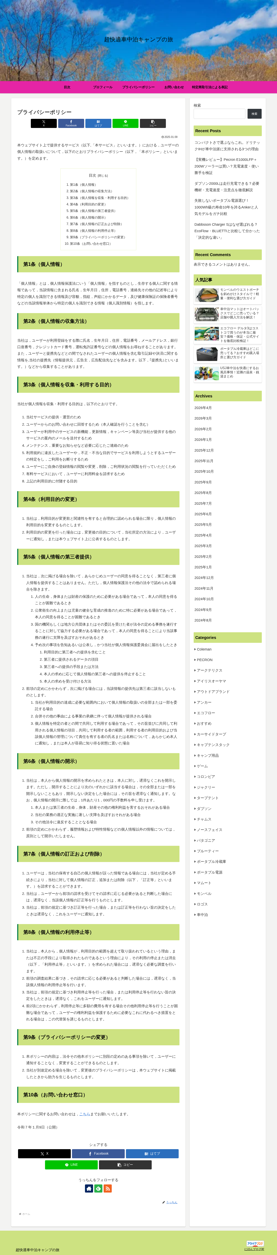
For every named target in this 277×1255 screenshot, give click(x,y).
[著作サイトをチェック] (89, 1188)
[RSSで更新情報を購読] (108, 1188)
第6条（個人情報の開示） (88, 217)
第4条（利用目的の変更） (88, 204)
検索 (197, 105)
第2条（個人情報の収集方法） (92, 191)
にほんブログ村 (254, 1249)
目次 (92, 175)
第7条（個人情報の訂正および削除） (97, 224)
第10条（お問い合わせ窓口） (91, 243)
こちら (84, 1114)
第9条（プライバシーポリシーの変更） (98, 237)
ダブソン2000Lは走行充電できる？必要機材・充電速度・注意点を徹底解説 (226, 186)
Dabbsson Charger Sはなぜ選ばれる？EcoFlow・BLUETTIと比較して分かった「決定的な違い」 (227, 231)
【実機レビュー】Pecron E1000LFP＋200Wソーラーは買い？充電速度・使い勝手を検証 (226, 166)
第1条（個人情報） (84, 184)
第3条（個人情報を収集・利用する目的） (100, 198)
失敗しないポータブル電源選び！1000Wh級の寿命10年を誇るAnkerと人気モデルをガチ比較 (226, 207)
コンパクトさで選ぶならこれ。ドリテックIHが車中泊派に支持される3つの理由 (227, 146)
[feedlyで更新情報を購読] (98, 1188)
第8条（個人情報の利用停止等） (93, 230)
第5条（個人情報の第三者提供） (93, 211)
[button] (153, 123)
